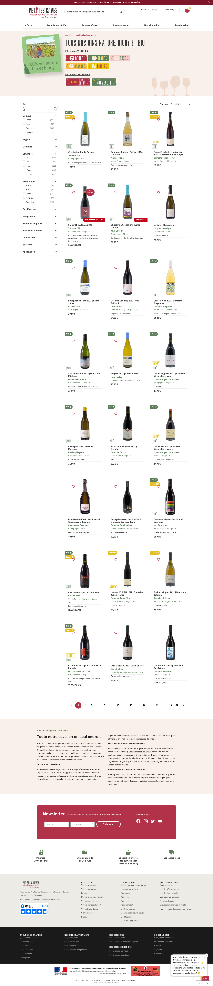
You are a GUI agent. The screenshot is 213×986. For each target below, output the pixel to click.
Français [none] (145, 9)
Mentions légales (167, 901)
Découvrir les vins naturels (92, 897)
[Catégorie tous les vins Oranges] (76, 67)
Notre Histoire (25, 945)
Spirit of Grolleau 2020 (80, 225)
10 (118, 705)
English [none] (155, 9)
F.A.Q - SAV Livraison (169, 889)
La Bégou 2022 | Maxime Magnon (80, 447)
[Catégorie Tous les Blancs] (98, 58)
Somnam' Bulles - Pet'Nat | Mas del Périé (127, 153)
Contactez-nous (171, 858)
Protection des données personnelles (175, 909)
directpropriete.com (72, 945)
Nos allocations (152, 25)
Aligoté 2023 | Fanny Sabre (124, 373)
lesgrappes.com (71, 938)
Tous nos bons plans (129, 889)
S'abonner (108, 824)
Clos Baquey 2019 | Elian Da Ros (127, 665)
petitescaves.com (71, 942)
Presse (84, 917)
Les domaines (182, 25)
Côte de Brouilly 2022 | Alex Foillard (125, 302)
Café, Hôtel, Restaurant (164, 938)
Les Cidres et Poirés (129, 921)
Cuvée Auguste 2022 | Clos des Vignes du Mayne (169, 374)
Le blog (84, 893)
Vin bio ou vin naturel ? (91, 905)
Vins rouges (126, 897)
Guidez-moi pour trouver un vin (133, 885)
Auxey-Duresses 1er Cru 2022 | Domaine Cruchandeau (126, 520)
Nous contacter (166, 885)
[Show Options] (91, 824)
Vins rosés (125, 901)
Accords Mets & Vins (57, 25)
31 (177, 705)
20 (144, 705)
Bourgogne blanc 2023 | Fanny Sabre (83, 302)
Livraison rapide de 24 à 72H (85, 859)
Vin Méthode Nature (89, 909)
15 (131, 705)
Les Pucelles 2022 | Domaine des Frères (168, 666)
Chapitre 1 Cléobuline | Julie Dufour (125, 226)
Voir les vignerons (88, 885)
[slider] (24, 110)
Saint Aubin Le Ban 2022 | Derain (124, 447)
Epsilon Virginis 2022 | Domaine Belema (170, 593)
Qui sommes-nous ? (28, 938)
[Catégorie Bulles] (98, 67)
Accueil (68, 35)
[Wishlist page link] (25, 8)
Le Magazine (25, 957)
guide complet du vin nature (139, 752)
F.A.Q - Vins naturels (169, 893)
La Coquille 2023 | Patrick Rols (83, 592)
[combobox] (82, 824)
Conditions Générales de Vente (173, 905)
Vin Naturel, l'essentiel (90, 901)
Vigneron (158, 950)
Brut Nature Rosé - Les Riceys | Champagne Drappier (84, 520)
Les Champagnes (128, 909)
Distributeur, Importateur (164, 942)
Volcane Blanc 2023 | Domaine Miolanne (84, 374)
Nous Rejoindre (26, 953)
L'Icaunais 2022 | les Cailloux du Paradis (84, 666)
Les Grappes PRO (117, 938)
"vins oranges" (127, 905)
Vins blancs (125, 893)
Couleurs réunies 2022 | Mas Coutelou (168, 520)
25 (157, 705)
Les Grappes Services (118, 951)
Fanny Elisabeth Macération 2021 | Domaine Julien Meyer (168, 153)
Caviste (157, 945)
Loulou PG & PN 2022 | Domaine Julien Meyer (127, 593)
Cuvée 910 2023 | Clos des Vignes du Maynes (167, 447)
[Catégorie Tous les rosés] (120, 58)
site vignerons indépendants (76, 950)
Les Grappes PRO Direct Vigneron (123, 942)
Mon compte (170, 10)
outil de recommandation (136, 781)
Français (201, 983)
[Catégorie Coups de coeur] (78, 82)
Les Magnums (126, 917)
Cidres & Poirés (87, 913)
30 (171, 705)
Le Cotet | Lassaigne (164, 225)
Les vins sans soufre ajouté (132, 913)
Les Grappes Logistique (119, 955)
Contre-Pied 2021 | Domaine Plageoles (168, 302)
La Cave (28, 25)
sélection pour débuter (157, 774)
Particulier (158, 953)
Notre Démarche (26, 950)
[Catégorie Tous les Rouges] (76, 58)
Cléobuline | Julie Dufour (81, 152)
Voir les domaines (88, 889)
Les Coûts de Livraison (169, 897)
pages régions (156, 761)
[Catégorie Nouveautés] (104, 82)
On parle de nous (27, 942)
